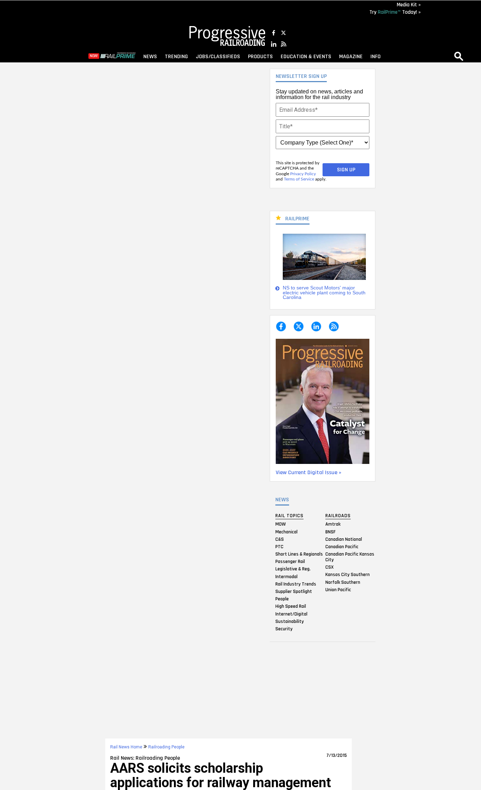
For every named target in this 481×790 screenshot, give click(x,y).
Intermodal (286, 576)
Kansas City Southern (347, 574)
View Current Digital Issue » (308, 472)
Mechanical (286, 531)
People (282, 599)
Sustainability (289, 621)
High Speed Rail (290, 606)
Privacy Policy (303, 174)
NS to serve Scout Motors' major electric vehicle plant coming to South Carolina (324, 292)
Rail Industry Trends (295, 584)
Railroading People (166, 747)
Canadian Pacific (341, 546)
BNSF (330, 531)
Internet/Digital (291, 614)
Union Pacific (338, 589)
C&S (279, 539)
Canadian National (343, 539)
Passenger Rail (290, 561)
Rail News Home (126, 747)
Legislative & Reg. (293, 569)
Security (284, 628)
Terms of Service (299, 179)
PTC (279, 546)
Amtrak (333, 524)
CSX (329, 567)
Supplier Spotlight (293, 591)
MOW (280, 524)
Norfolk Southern (342, 582)
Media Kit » (409, 4)
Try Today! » (395, 12)
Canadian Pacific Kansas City (349, 557)
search (459, 56)
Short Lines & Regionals (299, 554)
